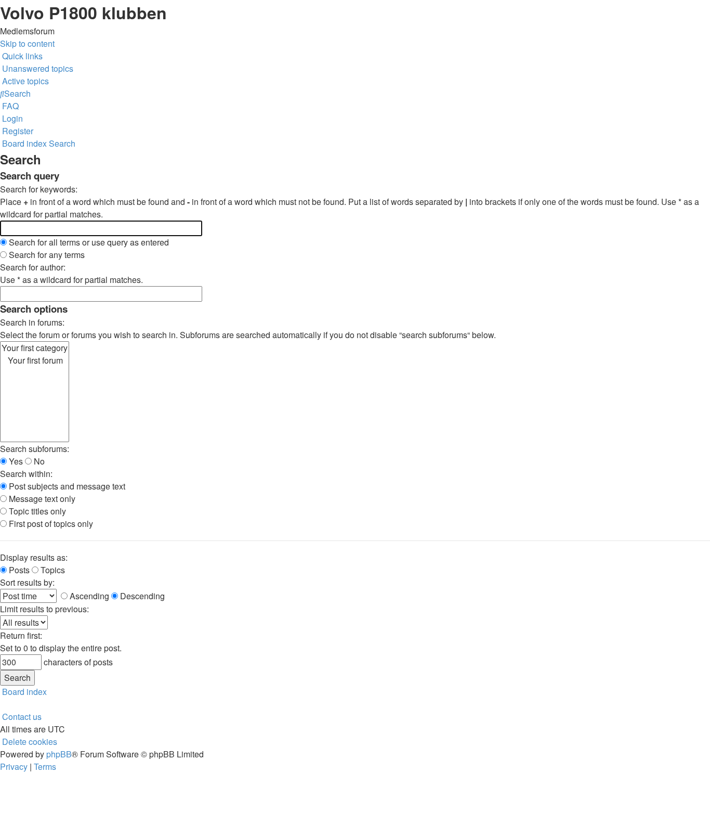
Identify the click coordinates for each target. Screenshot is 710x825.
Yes (15, 461)
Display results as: (34, 557)
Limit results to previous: (44, 609)
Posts (18, 570)
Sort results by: (27, 582)
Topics (51, 570)
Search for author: (32, 267)
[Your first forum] (35, 360)
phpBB (59, 754)
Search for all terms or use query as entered (88, 242)
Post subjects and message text (66, 486)
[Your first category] (35, 348)
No (38, 461)
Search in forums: (32, 322)
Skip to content (27, 43)
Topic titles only (36, 511)
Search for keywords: (38, 189)
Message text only (41, 499)
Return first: (21, 635)
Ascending (88, 596)
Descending (141, 596)
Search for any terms (46, 255)
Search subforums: (34, 449)
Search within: (26, 474)
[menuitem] (36, 68)
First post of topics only (50, 524)
